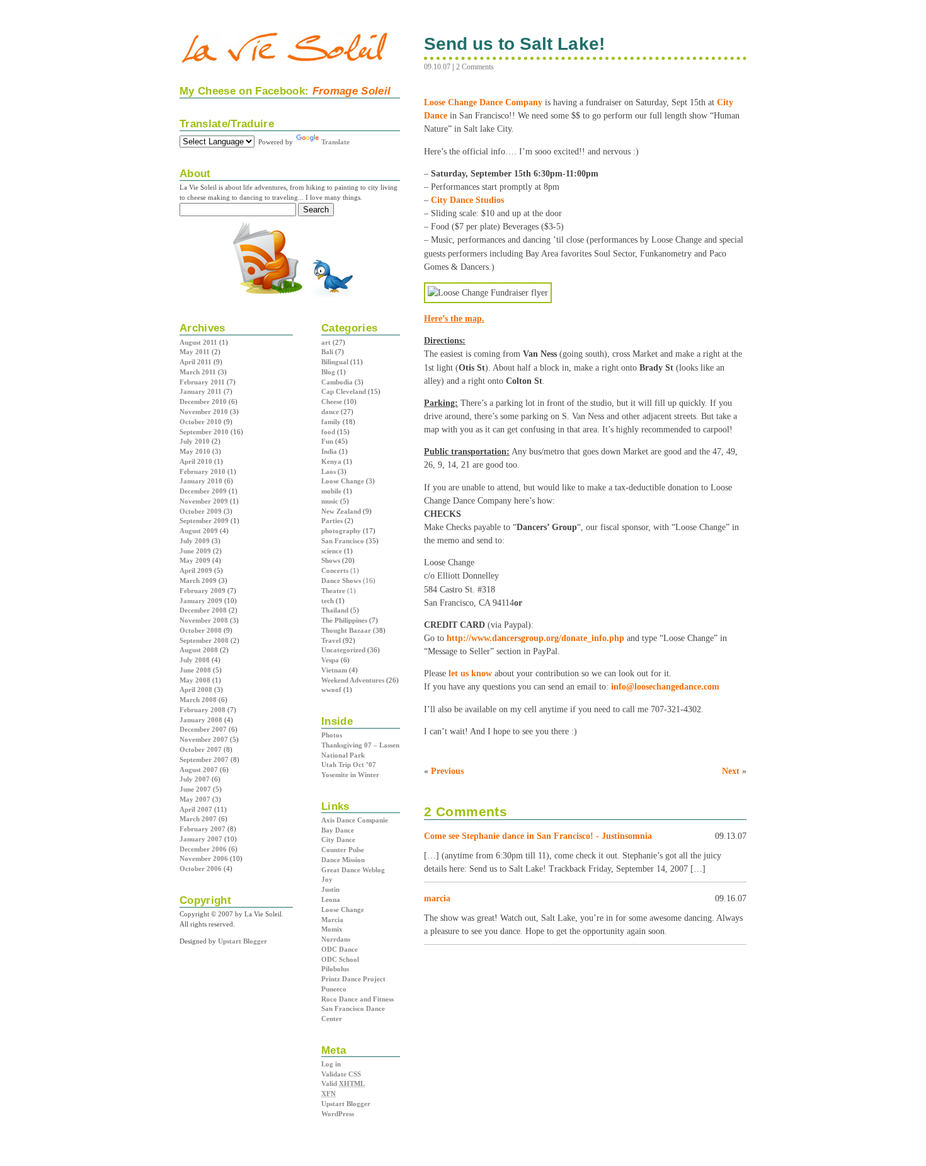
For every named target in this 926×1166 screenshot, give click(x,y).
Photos (331, 735)
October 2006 (201, 868)
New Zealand (341, 511)
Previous (447, 771)
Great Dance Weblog (353, 870)
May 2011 (195, 351)
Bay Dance (337, 830)
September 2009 (204, 520)
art (326, 342)
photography (341, 530)
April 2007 (196, 809)
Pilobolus (335, 969)
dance (330, 411)
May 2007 (195, 799)
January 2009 (201, 600)
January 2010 (201, 481)
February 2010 (203, 471)
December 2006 (203, 849)
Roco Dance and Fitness (357, 999)
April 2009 (196, 570)
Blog (328, 372)
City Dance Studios (467, 200)
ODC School (340, 959)
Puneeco (333, 989)
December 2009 (203, 491)
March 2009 (198, 580)
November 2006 (204, 858)
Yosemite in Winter (350, 774)
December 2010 (203, 401)
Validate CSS (341, 1074)
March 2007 (198, 819)
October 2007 (201, 749)
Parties (332, 520)
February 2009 (203, 590)
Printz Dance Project (353, 979)
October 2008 (201, 630)
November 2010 (204, 411)
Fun (327, 441)
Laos (328, 471)
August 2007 (199, 769)
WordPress (337, 1113)
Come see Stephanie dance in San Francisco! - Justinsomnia (538, 836)
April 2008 (196, 689)
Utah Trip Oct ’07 (348, 764)
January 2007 (201, 839)
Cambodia (337, 382)
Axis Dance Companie (354, 820)
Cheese (331, 401)
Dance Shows (341, 580)
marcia (437, 898)
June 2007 (195, 789)
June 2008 (195, 670)
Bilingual (334, 362)
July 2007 (195, 779)
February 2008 (203, 709)
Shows (330, 560)
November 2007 (204, 739)
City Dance (338, 839)
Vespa (330, 660)
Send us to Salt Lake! (514, 44)
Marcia (332, 919)
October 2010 (201, 421)
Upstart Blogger (345, 1103)
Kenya (331, 461)
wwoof (331, 689)
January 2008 (201, 720)
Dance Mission (343, 859)
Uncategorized (343, 650)
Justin (330, 889)
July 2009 (195, 541)
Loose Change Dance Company (483, 102)
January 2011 (201, 391)
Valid (343, 1083)
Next (731, 771)
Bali (327, 351)
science (331, 551)
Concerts (334, 570)
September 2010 (204, 432)
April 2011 (196, 362)
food (328, 432)
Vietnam (334, 670)
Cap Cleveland (343, 391)
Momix (332, 929)
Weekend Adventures (352, 680)
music (329, 501)
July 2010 (195, 441)
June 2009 (195, 551)
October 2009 (201, 511)
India (329, 451)
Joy (327, 879)
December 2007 (203, 729)
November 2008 (204, 620)
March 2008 (198, 699)
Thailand (334, 610)
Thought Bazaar (346, 630)
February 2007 (203, 829)
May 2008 (195, 680)
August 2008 (199, 650)
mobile (331, 491)
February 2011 (202, 382)
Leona (330, 899)
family (331, 421)
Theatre (333, 590)
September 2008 (204, 640)
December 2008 (203, 610)
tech (327, 600)
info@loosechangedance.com (665, 686)
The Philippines (344, 620)
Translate (335, 142)
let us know (470, 673)
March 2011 (198, 372)
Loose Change (342, 481)
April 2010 (196, 461)
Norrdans (335, 939)
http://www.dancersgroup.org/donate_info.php (535, 638)
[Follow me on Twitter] (332, 297)
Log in (331, 1064)
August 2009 (199, 530)
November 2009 (204, 501)
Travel (331, 640)
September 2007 (204, 759)
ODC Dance (339, 949)
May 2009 (195, 560)
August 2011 (198, 342)
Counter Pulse (342, 849)
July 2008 (195, 660)
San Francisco (342, 541)
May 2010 (195, 451)
